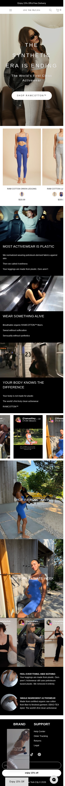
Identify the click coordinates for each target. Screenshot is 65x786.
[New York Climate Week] (31, 578)
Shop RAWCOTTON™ (32, 95)
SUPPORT (42, 724)
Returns (37, 741)
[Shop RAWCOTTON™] (31, 499)
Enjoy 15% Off (31, 773)
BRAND (19, 724)
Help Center (39, 731)
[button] (23, 437)
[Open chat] (54, 779)
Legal (36, 745)
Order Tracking (41, 736)
